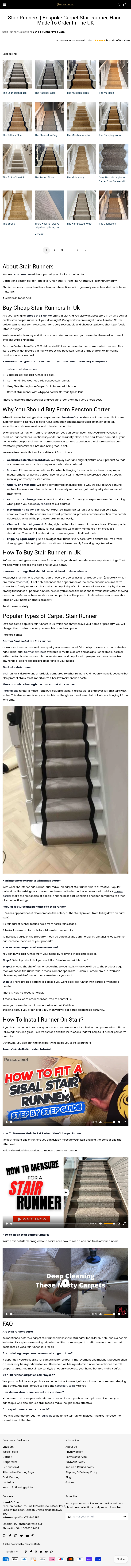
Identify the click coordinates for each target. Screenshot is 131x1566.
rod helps (46, 1416)
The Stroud (9, 223)
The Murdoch (106, 92)
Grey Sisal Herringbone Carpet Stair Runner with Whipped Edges (112, 179)
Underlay (8, 1482)
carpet (23, 582)
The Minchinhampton (79, 135)
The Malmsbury (76, 177)
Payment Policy (75, 1462)
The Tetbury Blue (12, 135)
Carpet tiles (10, 1462)
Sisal (5, 673)
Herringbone (10, 691)
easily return (41, 504)
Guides (70, 1482)
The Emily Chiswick (13, 177)
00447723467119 (28, 1517)
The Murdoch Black (78, 92)
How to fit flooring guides (18, 1487)
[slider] (49, 1122)
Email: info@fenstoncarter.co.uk (22, 1524)
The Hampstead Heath (79, 223)
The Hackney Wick (45, 92)
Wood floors (10, 1452)
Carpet (7, 1457)
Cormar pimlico (33, 652)
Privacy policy (74, 1452)
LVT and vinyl (11, 1467)
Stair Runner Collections (17, 32)
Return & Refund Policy (80, 1467)
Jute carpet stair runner (22, 369)
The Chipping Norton (110, 135)
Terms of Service (76, 1457)
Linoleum (8, 1447)
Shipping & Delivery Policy (82, 1472)
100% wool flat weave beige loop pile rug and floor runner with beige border (47, 225)
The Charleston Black (15, 92)
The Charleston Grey (46, 135)
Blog (68, 1477)
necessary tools (65, 1386)
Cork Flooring (11, 1477)
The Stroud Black (44, 177)
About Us (71, 1447)
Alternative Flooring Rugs (18, 1472)
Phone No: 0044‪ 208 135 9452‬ (21, 1528)
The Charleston (107, 223)
